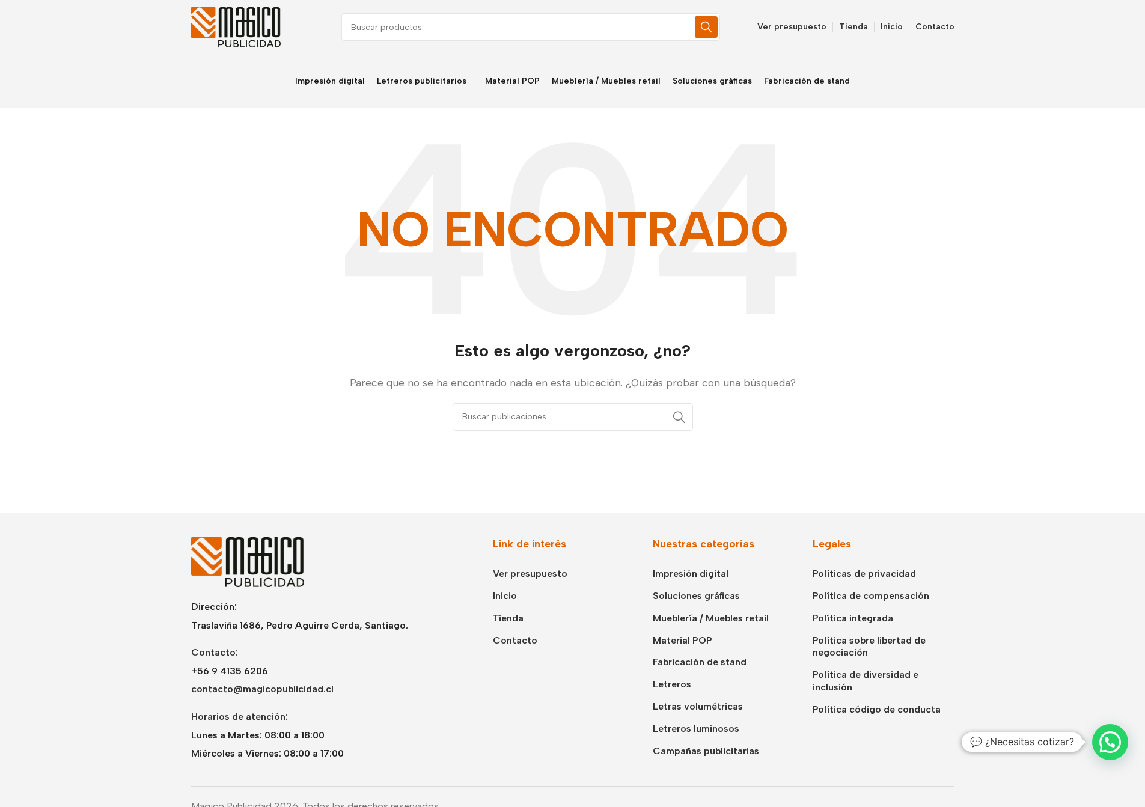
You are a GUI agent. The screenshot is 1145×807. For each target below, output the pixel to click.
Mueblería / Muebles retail (711, 618)
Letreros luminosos (696, 728)
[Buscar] (706, 27)
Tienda (508, 618)
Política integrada (853, 618)
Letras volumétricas (698, 706)
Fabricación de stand (700, 662)
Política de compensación (871, 595)
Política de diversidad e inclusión (865, 681)
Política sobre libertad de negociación (869, 647)
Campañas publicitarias (706, 751)
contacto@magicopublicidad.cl (262, 689)
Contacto (515, 640)
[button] (1110, 742)
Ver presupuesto (530, 573)
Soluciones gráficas (696, 595)
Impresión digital (690, 573)
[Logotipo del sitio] (236, 26)
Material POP (682, 640)
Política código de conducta (877, 709)
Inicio (505, 595)
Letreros (672, 684)
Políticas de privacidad (864, 573)
